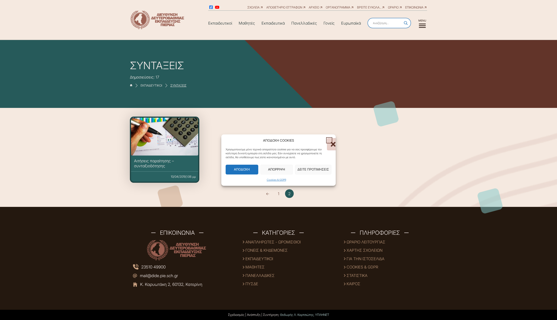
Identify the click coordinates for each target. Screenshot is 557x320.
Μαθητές (247, 23)
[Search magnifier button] (406, 23)
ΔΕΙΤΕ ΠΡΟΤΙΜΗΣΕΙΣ (313, 169)
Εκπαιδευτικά (273, 23)
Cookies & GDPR (276, 179)
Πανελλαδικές (304, 23)
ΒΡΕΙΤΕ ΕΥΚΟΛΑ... (369, 7)
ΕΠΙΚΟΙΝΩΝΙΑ (414, 7)
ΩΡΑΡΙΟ (393, 7)
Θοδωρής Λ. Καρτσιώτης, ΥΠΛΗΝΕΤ (304, 315)
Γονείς (329, 23)
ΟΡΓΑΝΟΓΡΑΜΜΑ (338, 7)
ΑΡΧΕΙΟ (314, 7)
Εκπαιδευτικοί (220, 23)
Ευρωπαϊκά (351, 23)
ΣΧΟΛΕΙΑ (253, 7)
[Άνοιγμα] (422, 23)
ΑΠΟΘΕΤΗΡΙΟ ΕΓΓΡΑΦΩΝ (284, 7)
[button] (329, 140)
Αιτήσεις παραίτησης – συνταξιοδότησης (154, 163)
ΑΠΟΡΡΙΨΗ (276, 169)
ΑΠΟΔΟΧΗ (242, 169)
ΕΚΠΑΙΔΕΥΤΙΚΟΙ (151, 85)
